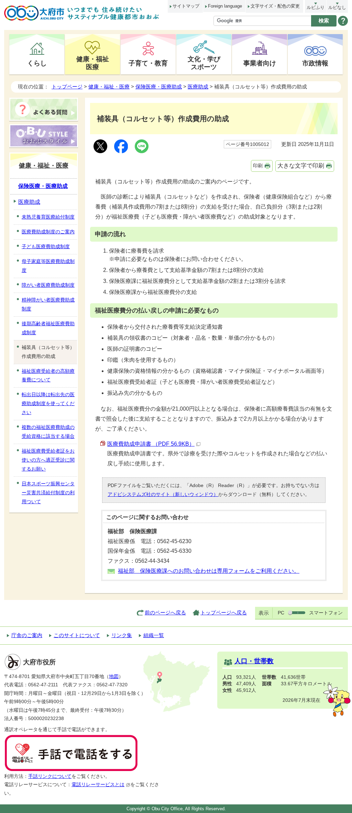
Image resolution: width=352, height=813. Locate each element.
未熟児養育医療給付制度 (48, 217)
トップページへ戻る (223, 612)
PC (281, 612)
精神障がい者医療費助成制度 (48, 304)
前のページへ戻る (165, 612)
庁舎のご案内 (26, 635)
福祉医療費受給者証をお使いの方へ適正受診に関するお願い (48, 460)
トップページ (67, 86)
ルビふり (315, 7)
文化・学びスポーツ (204, 63)
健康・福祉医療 (92, 63)
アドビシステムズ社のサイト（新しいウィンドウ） (163, 494)
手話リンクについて (50, 776)
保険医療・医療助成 (158, 86)
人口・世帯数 (254, 661)
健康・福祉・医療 (109, 86)
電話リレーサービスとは (98, 784)
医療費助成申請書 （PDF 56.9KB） (151, 444)
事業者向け (259, 63)
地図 (114, 676)
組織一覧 (153, 635)
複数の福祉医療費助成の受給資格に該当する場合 (48, 431)
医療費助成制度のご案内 (48, 231)
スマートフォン (326, 612)
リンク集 (121, 635)
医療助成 (198, 86)
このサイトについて (77, 635)
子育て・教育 (148, 63)
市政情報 (315, 63)
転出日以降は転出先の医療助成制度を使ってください (48, 403)
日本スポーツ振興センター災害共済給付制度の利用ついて (48, 492)
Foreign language (225, 6)
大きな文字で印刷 (300, 165)
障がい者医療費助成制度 (48, 285)
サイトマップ (186, 6)
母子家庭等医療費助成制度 (48, 265)
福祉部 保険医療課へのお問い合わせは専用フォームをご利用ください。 (208, 571)
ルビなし (337, 7)
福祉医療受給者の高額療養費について (48, 375)
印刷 (258, 165)
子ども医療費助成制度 (46, 246)
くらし (37, 63)
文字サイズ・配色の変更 (275, 6)
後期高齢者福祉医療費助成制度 (48, 328)
